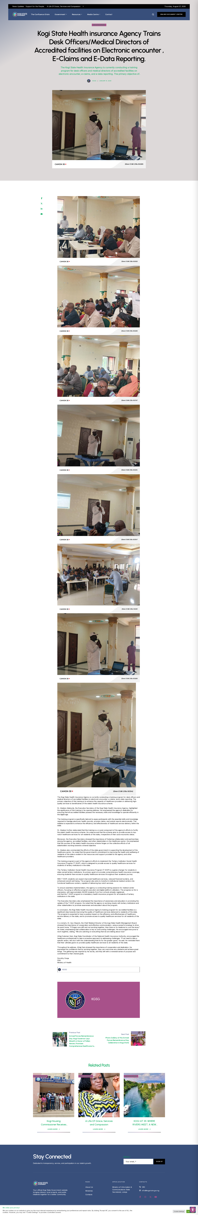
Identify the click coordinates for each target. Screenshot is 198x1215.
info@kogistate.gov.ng (150, 1191)
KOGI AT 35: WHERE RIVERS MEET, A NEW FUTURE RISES (48, 6)
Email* (127, 1157)
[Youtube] (156, 1197)
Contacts (88, 1194)
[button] (66, 14)
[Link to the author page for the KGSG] (89, 81)
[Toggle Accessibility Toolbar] (193, 1210)
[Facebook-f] (140, 1197)
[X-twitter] (150, 1197)
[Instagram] (145, 1197)
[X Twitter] (41, 203)
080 (143, 1187)
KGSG (64, 969)
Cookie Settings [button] (179, 1211)
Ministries (89, 1191)
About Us (89, 1187)
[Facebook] (42, 198)
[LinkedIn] (41, 209)
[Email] (41, 214)
